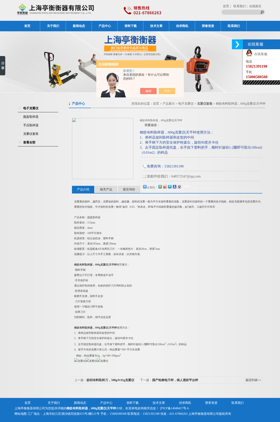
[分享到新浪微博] (164, 186)
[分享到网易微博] (179, 186)
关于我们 (53, 26)
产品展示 (169, 103)
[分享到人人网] (174, 186)
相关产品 (106, 189)
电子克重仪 (186, 103)
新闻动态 (79, 26)
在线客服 (259, 54)
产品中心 (105, 26)
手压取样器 (30, 125)
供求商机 (182, 26)
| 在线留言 (254, 6)
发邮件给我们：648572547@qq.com (174, 176)
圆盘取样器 (30, 116)
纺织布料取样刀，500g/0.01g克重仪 (110, 380)
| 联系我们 (238, 6)
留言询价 (129, 189)
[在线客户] (237, 44)
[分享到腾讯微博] (169, 186)
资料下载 (130, 26)
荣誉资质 (208, 26)
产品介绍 (83, 189)
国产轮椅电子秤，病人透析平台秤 (175, 380)
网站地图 (20, 413)
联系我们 (234, 26)
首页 (226, 6)
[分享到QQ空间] (160, 186)
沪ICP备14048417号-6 (174, 408)
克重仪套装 (30, 133)
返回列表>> (253, 380)
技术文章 (156, 26)
